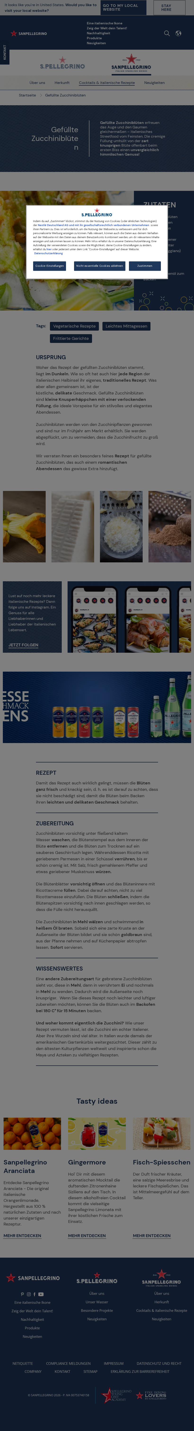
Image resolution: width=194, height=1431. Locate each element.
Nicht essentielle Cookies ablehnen (99, 266)
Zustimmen (144, 266)
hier (49, 249)
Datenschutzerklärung (48, 253)
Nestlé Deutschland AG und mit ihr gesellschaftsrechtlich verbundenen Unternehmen (93, 225)
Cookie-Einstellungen (49, 266)
